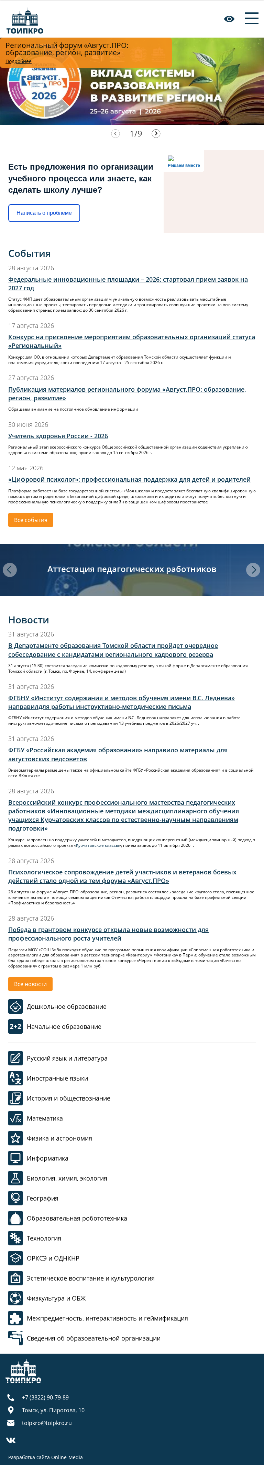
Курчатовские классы (97, 845)
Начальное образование (64, 1026)
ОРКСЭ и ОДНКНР (53, 1258)
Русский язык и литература (67, 1058)
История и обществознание (68, 1098)
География (42, 1198)
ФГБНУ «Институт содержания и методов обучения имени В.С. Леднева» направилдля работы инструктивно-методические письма (121, 702)
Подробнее (19, 61)
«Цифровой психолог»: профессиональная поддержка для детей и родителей (129, 479)
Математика (45, 1118)
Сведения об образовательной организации (94, 1338)
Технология (44, 1238)
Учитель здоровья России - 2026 (58, 436)
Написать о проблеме (44, 213)
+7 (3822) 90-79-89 (45, 1397)
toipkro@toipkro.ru (47, 1423)
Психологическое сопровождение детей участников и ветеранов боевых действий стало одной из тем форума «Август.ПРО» (122, 876)
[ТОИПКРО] (25, 19)
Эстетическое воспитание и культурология (91, 1278)
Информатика (47, 1158)
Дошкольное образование (67, 1006)
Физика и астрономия (59, 1138)
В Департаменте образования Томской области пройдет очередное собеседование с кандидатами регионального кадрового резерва (113, 649)
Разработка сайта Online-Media (45, 1457)
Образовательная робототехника (77, 1218)
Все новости (30, 984)
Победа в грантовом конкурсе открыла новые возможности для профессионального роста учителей (108, 933)
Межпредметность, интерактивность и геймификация (107, 1318)
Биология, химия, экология (67, 1178)
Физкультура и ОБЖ (56, 1298)
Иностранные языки (57, 1078)
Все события (30, 520)
